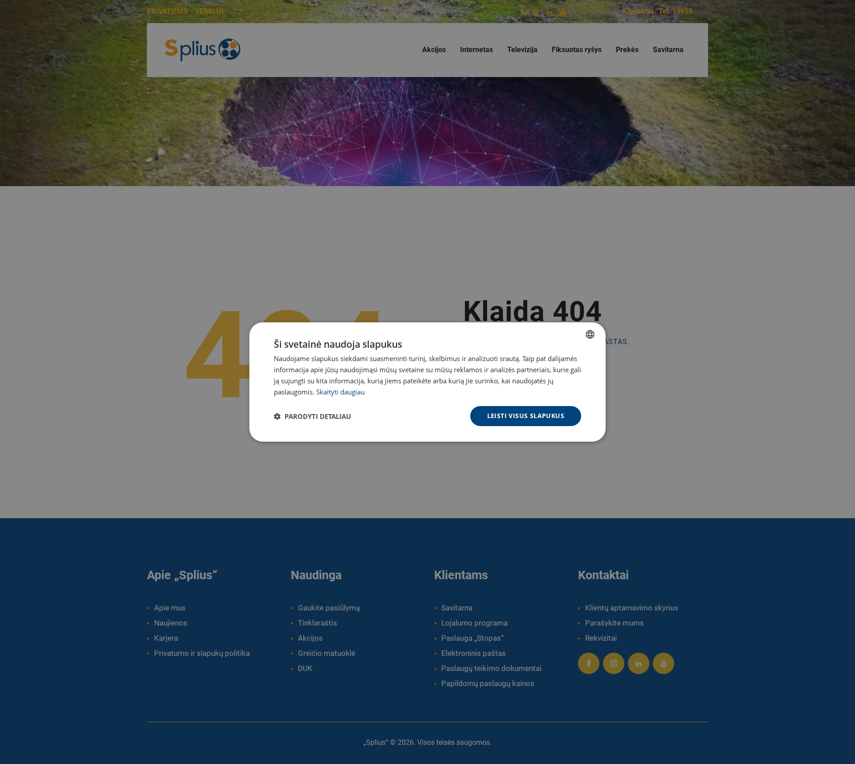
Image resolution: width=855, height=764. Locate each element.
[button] (312, 416)
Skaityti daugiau (340, 391)
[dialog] (427, 382)
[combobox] (590, 334)
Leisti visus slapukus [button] (525, 415)
